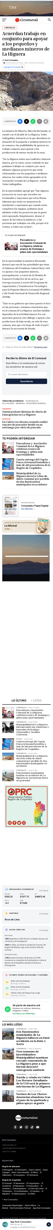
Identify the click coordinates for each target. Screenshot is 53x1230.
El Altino (34, 1172)
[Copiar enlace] (45, 121)
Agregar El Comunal (12, 67)
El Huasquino (19, 1175)
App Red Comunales (41, 1208)
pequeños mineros (36, 403)
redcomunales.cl (9, 1145)
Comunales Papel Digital (12, 1205)
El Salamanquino (19, 1194)
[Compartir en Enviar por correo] (39, 121)
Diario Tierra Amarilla (20, 1172)
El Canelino (35, 1191)
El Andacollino (32, 1186)
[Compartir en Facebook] (20, 121)
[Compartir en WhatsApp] (32, 121)
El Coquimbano (32, 1183)
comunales (32, 401)
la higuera (8, 403)
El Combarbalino (21, 1191)
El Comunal (7, 1183)
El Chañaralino (21, 1170)
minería (21, 403)
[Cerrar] (49, 1224)
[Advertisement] (26, 611)
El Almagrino (7, 1170)
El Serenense (19, 1183)
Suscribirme (26, 381)
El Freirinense (32, 1175)
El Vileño (31, 1194)
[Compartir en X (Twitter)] (26, 121)
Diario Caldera (35, 1170)
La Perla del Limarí (35, 1188)
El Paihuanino (18, 1186)
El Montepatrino (19, 1188)
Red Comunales (11, 60)
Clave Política (30, 1205)
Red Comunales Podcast (20, 1208)
